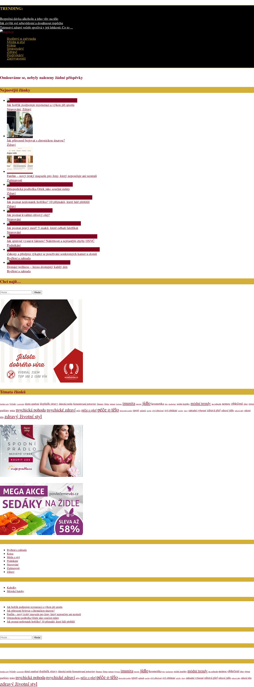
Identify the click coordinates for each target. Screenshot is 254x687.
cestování (20, 404)
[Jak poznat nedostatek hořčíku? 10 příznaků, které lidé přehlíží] (49, 197)
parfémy (4, 410)
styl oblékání (170, 410)
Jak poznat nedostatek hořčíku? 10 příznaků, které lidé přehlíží (48, 202)
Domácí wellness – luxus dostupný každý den (37, 267)
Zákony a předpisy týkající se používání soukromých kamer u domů (52, 254)
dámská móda (65, 403)
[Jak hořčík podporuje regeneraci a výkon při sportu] (42, 100)
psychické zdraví (61, 410)
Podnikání (15, 55)
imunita (129, 403)
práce (12, 410)
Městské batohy (15, 591)
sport (136, 410)
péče (78, 410)
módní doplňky (183, 403)
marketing (172, 404)
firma (106, 403)
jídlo (146, 403)
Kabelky (11, 587)
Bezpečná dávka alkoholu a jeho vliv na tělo (29, 18)
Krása (11, 45)
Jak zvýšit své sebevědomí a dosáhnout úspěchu (31, 23)
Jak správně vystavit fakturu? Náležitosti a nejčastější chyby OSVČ (51, 241)
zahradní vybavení (197, 410)
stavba (149, 410)
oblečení (237, 403)
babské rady (4, 404)
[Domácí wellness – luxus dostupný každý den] (38, 262)
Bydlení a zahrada (21, 39)
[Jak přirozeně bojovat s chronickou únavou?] (20, 136)
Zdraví (12, 52)
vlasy (186, 410)
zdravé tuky (239, 410)
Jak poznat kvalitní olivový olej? (28, 215)
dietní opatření (32, 403)
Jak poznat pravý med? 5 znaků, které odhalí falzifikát (42, 228)
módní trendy (201, 403)
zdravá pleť (213, 410)
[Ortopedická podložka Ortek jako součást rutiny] (40, 184)
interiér (139, 404)
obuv (246, 403)
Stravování (15, 49)
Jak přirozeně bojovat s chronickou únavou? (36, 140)
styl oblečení (158, 410)
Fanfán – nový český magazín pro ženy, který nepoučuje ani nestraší (52, 176)
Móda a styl (16, 42)
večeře (180, 410)
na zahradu (216, 403)
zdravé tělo (246, 678)
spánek (143, 410)
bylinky (13, 403)
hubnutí (112, 404)
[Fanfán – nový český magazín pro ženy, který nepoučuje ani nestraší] (20, 171)
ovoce (251, 403)
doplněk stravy (49, 404)
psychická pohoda (31, 410)
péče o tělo (108, 409)
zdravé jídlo (227, 410)
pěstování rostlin (126, 410)
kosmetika (157, 403)
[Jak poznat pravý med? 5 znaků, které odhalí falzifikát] (44, 223)
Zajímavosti (16, 58)
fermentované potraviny (84, 403)
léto (166, 404)
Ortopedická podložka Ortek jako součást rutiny (38, 189)
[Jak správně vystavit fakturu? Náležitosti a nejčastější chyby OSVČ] (52, 236)
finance (100, 403)
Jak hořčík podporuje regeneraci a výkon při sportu (40, 105)
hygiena (119, 404)
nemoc (226, 403)
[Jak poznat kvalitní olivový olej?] (30, 210)
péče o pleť (89, 410)
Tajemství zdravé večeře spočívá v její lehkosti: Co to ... (36, 27)
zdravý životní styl (23, 416)
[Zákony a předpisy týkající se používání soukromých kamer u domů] (53, 249)
